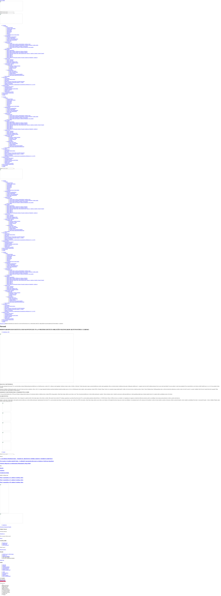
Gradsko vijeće (7, 58)
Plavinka (10, 140)
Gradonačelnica (7, 35)
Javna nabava (4, 77)
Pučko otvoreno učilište (13, 72)
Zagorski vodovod (12, 67)
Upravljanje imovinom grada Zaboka (11, 88)
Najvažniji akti (5, 93)
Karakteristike (9, 29)
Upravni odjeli (9, 43)
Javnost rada (9, 112)
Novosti (3, 323)
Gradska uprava (7, 42)
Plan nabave (7, 80)
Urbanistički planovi (8, 87)
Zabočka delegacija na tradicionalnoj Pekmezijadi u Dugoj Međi (15, 463)
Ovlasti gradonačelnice (11, 37)
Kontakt (3, 94)
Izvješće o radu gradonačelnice (12, 38)
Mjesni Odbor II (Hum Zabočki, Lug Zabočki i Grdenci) (17, 52)
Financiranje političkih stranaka (12, 62)
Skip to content (2, 580)
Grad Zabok (8, 578)
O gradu (6, 26)
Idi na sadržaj (2, 0)
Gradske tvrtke (9, 64)
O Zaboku (4, 25)
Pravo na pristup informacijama (8, 92)
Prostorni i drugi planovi (9, 86)
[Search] (14, 13)
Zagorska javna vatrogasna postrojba (16, 74)
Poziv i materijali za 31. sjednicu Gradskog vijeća (11, 480)
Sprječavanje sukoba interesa (10, 79)
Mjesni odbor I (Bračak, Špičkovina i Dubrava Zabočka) (17, 51)
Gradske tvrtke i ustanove (9, 63)
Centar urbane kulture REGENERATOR (16, 75)
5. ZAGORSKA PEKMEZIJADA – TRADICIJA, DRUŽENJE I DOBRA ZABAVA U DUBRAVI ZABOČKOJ (26, 458)
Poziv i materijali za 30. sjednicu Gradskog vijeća (11, 482)
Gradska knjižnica (12, 73)
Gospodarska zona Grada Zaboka (13, 34)
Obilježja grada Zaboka (11, 28)
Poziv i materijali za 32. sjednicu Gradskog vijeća (11, 477)
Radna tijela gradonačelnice (12, 39)
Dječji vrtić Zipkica (12, 71)
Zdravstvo (9, 32)
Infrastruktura (9, 31)
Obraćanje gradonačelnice (11, 36)
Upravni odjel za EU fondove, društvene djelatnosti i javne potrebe (21, 47)
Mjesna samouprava (10, 50)
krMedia (6, 579)
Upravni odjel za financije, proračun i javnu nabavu (18, 46)
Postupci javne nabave (9, 83)
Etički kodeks (9, 48)
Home (1, 323)
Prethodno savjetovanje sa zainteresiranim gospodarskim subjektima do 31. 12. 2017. (20, 84)
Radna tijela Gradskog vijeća (12, 61)
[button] (3, 581)
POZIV (2, 468)
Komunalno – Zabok (13, 66)
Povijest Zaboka (10, 27)
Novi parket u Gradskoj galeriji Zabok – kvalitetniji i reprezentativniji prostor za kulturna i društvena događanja (27, 461)
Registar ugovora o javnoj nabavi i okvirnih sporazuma (15, 81)
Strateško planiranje (8, 89)
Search (1, 11)
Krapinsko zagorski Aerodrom (14, 65)
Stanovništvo (9, 30)
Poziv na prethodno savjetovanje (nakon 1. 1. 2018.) (14, 82)
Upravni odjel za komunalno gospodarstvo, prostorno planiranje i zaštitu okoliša (23, 45)
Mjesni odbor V (10, 55)
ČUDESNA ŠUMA (4, 472)
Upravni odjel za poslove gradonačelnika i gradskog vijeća (19, 44)
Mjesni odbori (7, 49)
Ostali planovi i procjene (9, 91)
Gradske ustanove (10, 70)
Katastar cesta (7, 90)
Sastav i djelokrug (10, 59)
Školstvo (8, 33)
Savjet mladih (7, 76)
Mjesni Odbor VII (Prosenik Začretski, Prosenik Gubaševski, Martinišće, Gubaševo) (22, 57)
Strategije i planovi (5, 85)
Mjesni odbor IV (10, 54)
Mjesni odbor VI (10, 56)
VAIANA (2, 470)
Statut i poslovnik (10, 60)
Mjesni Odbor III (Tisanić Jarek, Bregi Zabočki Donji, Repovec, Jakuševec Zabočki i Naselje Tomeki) (25, 53)
